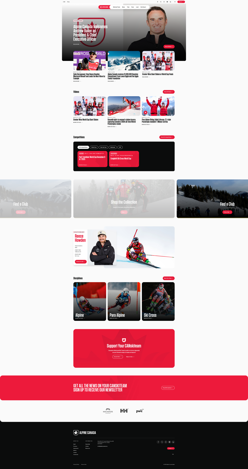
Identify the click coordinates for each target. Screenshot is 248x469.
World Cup (93, 147)
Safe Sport (143, 7)
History (74, 450)
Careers (75, 452)
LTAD (64, 1)
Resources (87, 448)
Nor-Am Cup (103, 147)
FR (175, 1)
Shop (68, 1)
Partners (75, 446)
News (123, 7)
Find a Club (87, 444)
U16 (120, 147)
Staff (74, 444)
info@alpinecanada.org (102, 446)
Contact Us (75, 454)
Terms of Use (83, 464)
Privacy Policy (76, 464)
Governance (75, 448)
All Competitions (83, 147)
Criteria (87, 446)
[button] (89, 109)
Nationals (112, 147)
